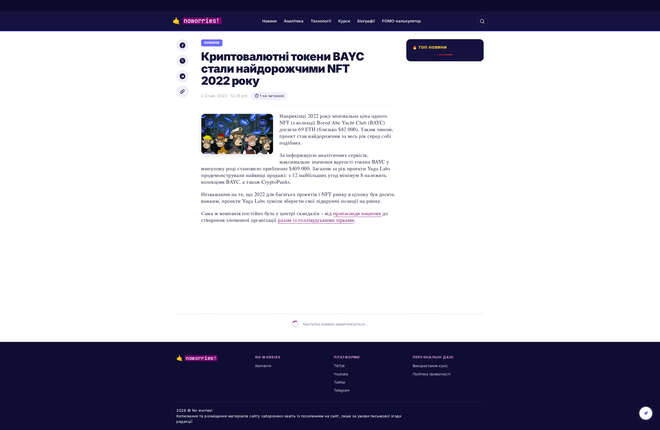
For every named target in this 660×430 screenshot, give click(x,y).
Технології (321, 21)
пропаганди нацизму (357, 213)
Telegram (342, 390)
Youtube (341, 374)
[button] (482, 21)
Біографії (366, 21)
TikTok (339, 366)
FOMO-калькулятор (401, 21)
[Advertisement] (446, 249)
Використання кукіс (430, 366)
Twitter (339, 382)
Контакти (263, 366)
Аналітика (293, 21)
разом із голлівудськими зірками (316, 219)
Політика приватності (431, 374)
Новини (269, 21)
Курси (344, 21)
